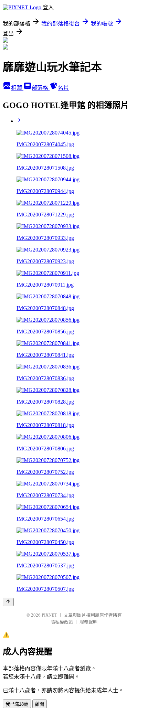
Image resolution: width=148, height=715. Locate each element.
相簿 (17, 88)
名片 (63, 88)
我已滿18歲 (17, 704)
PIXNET (49, 615)
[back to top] (8, 602)
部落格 (41, 88)
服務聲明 (88, 622)
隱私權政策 (62, 622)
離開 (39, 704)
